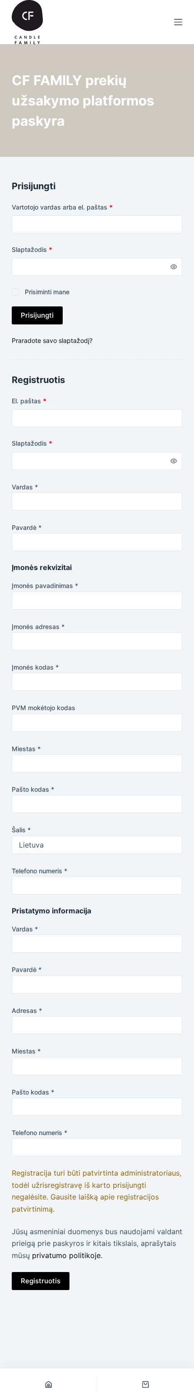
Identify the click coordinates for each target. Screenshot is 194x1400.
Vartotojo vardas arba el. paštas (78, 207)
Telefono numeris (39, 871)
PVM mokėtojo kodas (43, 707)
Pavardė (27, 527)
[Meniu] (178, 22)
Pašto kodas (33, 789)
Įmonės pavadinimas (45, 585)
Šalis (21, 830)
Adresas (27, 1010)
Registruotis (40, 1281)
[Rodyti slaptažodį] (174, 267)
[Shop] (48, 1384)
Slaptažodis (48, 249)
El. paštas (45, 401)
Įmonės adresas (38, 626)
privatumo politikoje (66, 1255)
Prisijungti (37, 315)
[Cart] (146, 1384)
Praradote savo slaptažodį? (52, 340)
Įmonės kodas (35, 667)
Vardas (25, 487)
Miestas (26, 748)
